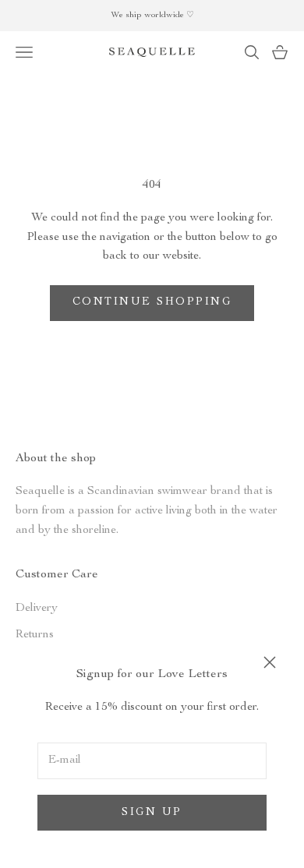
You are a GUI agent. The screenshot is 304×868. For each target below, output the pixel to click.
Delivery (37, 608)
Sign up (152, 812)
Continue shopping (152, 302)
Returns (35, 634)
